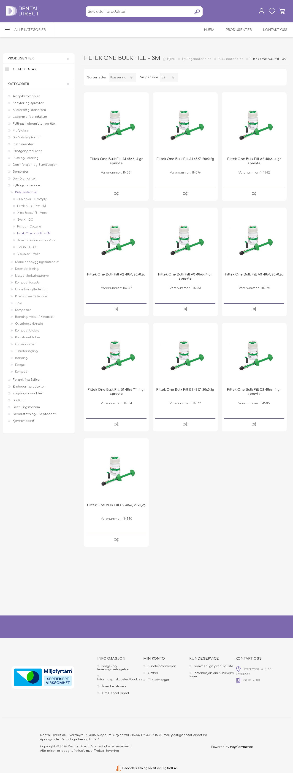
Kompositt (22, 371)
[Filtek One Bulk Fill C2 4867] (116, 471)
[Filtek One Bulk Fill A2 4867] (116, 240)
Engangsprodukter (28, 393)
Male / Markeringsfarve (32, 275)
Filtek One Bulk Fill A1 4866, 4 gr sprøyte (116, 161)
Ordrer (153, 673)
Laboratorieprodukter (30, 116)
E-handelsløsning (134, 768)
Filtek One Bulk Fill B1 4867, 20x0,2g (185, 389)
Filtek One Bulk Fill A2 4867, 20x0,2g (116, 274)
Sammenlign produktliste (213, 666)
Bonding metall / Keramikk (34, 316)
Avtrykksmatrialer (26, 96)
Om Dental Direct (115, 693)
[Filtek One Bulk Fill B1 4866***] (116, 355)
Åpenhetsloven (114, 686)
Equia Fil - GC (27, 247)
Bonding (21, 358)
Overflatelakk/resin (29, 323)
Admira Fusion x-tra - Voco (36, 240)
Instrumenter (23, 144)
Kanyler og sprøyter (28, 103)
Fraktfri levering (106, 750)
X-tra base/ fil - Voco (32, 212)
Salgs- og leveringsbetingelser (113, 668)
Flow (18, 303)
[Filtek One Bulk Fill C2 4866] (254, 355)
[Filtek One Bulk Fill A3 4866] (185, 240)
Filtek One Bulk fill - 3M (34, 233)
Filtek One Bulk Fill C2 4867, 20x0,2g (116, 505)
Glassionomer (25, 344)
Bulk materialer (26, 192)
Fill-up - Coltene (29, 226)
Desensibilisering (27, 268)
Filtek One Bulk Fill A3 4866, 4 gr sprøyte (185, 276)
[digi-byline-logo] (118, 768)
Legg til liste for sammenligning (116, 193)
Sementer (21, 171)
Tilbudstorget (158, 680)
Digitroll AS (170, 768)
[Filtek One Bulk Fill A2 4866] (254, 125)
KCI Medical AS (24, 69)
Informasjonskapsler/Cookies (119, 679)
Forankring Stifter (27, 379)
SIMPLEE (19, 400)
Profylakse (21, 130)
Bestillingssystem (26, 407)
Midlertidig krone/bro (29, 110)
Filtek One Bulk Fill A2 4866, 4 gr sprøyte (254, 161)
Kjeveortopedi (24, 421)
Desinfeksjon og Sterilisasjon (35, 164)
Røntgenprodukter (27, 151)
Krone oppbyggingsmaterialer (37, 262)
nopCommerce (241, 747)
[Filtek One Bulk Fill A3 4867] (254, 240)
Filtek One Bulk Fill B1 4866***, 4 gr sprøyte (116, 392)
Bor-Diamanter (24, 178)
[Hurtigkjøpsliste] (272, 11)
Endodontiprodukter (29, 386)
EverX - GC (25, 219)
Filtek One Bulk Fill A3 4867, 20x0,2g (254, 274)
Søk (197, 11)
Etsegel (20, 364)
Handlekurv (282, 11)
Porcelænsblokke (27, 337)
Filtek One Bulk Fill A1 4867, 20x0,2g (185, 159)
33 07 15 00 (154, 735)
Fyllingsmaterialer (27, 185)
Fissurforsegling (26, 351)
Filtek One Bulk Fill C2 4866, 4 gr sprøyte (254, 392)
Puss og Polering (25, 158)
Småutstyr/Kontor (27, 137)
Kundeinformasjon (162, 666)
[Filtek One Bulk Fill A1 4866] (116, 125)
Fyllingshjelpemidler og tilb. (34, 123)
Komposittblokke (27, 330)
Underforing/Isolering (30, 289)
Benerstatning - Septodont (34, 414)
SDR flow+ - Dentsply (32, 199)
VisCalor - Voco (29, 254)
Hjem (171, 59)
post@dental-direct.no (189, 735)
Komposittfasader (28, 282)
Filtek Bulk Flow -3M (31, 206)
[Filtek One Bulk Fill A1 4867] (185, 125)
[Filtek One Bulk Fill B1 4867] (185, 355)
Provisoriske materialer (31, 296)
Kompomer (23, 310)
